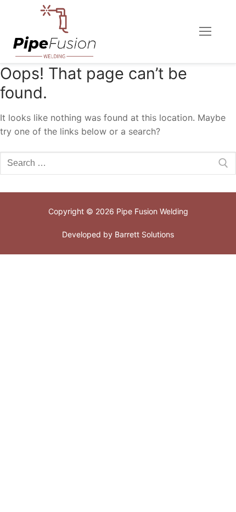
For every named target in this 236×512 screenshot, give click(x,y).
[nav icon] (205, 31)
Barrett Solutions (144, 234)
